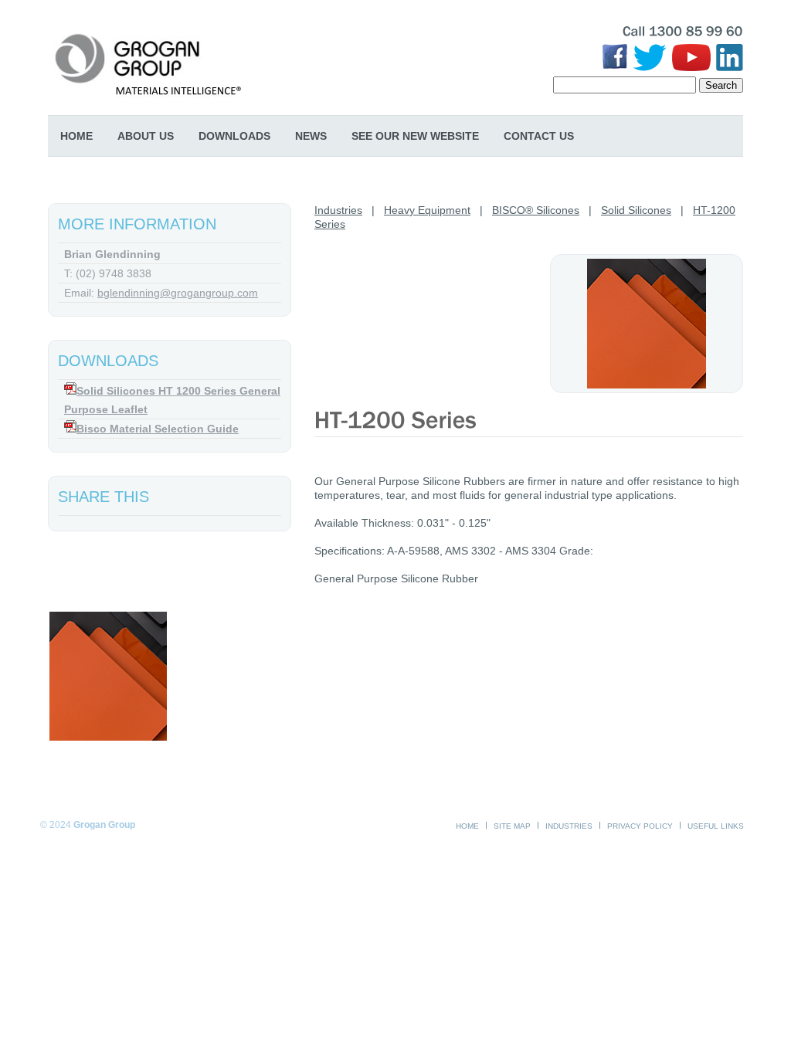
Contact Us (539, 136)
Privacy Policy (640, 826)
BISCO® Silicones (535, 210)
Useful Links (715, 826)
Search (721, 85)
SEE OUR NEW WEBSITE (415, 136)
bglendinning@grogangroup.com (177, 293)
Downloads (234, 136)
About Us (145, 136)
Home (76, 136)
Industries (338, 210)
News (311, 136)
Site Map (512, 826)
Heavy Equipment (427, 210)
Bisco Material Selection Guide (157, 428)
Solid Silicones (636, 210)
